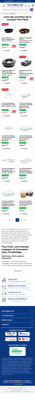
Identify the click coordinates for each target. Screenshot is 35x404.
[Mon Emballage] (15, 5)
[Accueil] (2, 14)
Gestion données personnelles (16, 388)
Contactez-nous (19, 1)
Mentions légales (15, 391)
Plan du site (26, 391)
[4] (19, 381)
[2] (16, 381)
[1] (14, 381)
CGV (7, 391)
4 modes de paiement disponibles (18, 288)
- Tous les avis (17, 382)
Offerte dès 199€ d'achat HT (17, 294)
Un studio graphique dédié (16, 301)
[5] (20, 381)
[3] (17, 381)
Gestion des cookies (16, 389)
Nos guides (28, 1)
